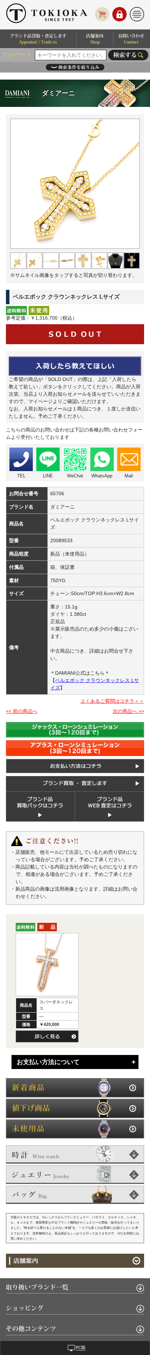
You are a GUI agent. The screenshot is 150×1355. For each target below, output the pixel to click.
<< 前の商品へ (21, 711)
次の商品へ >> (128, 711)
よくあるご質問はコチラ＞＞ (112, 701)
